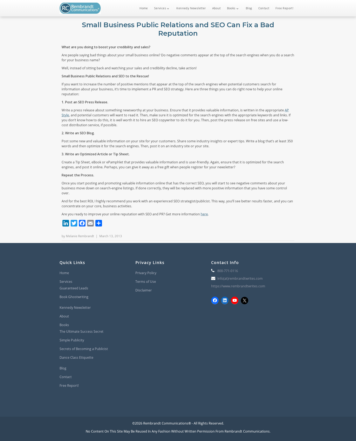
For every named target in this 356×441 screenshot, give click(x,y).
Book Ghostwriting (74, 297)
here (204, 214)
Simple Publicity (72, 340)
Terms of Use (145, 281)
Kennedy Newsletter (191, 8)
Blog (249, 8)
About (216, 8)
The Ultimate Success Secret (81, 331)
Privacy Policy (145, 273)
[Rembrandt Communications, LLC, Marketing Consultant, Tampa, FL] (217, 323)
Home (143, 8)
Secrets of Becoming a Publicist (84, 349)
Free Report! (284, 8)
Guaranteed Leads (74, 288)
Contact (263, 8)
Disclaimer (143, 290)
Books (231, 8)
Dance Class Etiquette (76, 357)
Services (160, 8)
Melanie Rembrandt (80, 236)
